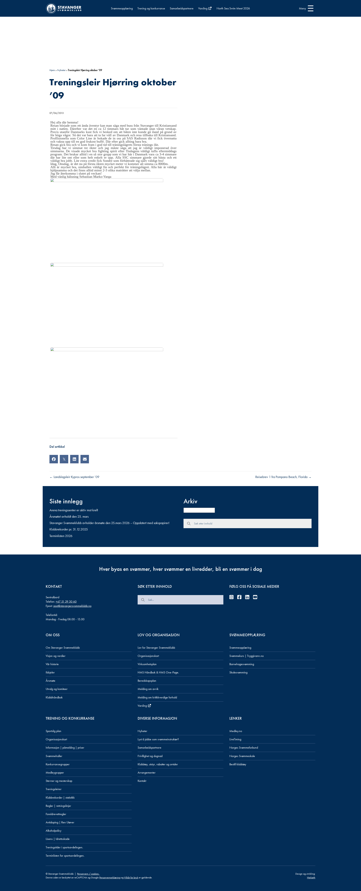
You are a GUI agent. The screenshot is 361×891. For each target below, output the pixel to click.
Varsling (203, 8)
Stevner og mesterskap (59, 781)
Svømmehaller (54, 756)
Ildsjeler (50, 672)
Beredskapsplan (147, 681)
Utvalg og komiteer (56, 689)
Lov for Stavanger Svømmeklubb (156, 648)
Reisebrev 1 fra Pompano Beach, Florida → (283, 477)
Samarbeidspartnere (181, 8)
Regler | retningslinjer (58, 806)
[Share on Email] (84, 459)
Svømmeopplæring (122, 8)
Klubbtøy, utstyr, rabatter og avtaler (158, 764)
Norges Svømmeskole (242, 756)
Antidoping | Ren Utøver (60, 822)
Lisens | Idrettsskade (58, 839)
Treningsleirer (53, 789)
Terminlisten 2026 (60, 536)
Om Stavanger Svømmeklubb (63, 648)
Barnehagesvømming (241, 664)
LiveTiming (235, 739)
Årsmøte (50, 681)
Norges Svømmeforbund (243, 748)
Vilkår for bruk (131, 877)
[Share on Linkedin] (74, 459)
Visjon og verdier (55, 656)
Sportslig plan (53, 731)
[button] (305, 8)
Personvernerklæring (109, 877)
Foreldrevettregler (56, 814)
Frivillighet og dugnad (150, 756)
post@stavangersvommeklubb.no (72, 606)
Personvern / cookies (88, 873)
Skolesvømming (238, 672)
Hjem (52, 70)
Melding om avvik (148, 689)
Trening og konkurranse (151, 8)
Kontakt (142, 781)
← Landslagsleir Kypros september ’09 (74, 477)
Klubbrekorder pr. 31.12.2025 (68, 529)
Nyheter (61, 70)
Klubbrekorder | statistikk (60, 797)
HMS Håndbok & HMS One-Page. (158, 672)
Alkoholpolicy (53, 831)
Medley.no (235, 731)
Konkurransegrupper (58, 764)
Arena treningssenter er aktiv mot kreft (73, 510)
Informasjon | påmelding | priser (65, 748)
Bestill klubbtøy (237, 764)
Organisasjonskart (148, 656)
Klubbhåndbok (54, 697)
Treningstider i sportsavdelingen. (64, 847)
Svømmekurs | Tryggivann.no (246, 656)
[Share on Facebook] (53, 459)
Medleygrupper (55, 773)
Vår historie (52, 664)
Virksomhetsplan (147, 664)
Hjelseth (311, 877)
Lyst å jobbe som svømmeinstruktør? (158, 739)
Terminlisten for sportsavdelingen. (65, 856)
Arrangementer (146, 773)
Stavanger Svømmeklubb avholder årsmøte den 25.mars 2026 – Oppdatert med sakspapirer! (109, 523)
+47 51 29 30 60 (66, 602)
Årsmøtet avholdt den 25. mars (69, 516)
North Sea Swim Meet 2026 (233, 8)
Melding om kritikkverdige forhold (157, 697)
